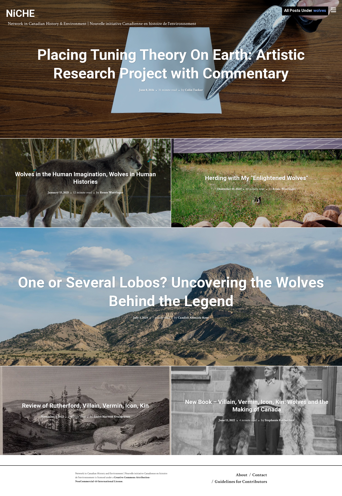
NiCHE (20, 13)
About (241, 475)
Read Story (171, 69)
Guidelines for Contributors (241, 482)
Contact (259, 475)
